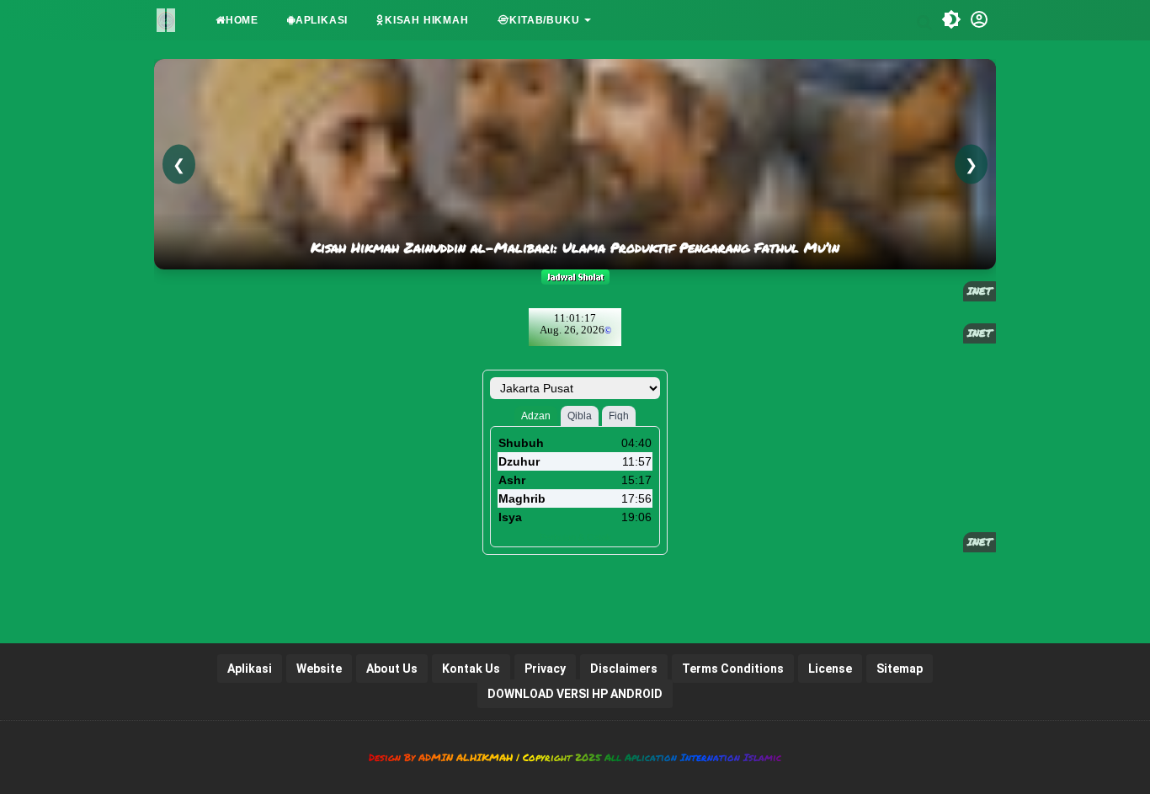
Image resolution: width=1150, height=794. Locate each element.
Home (242, 20)
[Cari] (924, 21)
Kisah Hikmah (427, 20)
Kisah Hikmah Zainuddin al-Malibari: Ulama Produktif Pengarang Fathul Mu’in (575, 247)
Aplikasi (321, 20)
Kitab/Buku (544, 20)
